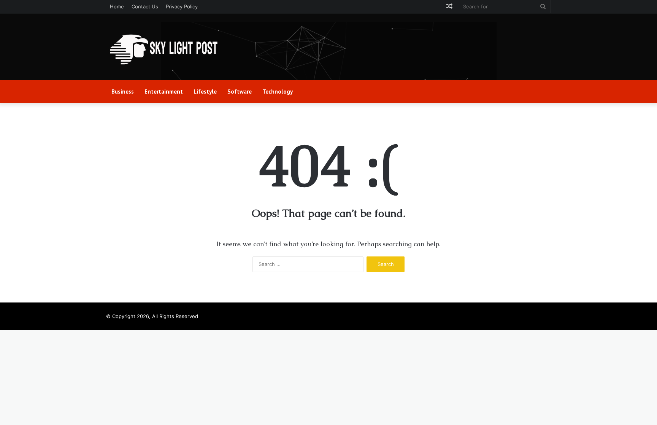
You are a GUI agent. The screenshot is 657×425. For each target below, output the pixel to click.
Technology (277, 91)
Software (239, 91)
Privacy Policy (182, 6)
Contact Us (145, 6)
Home (117, 6)
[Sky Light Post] (163, 50)
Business (122, 91)
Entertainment (163, 91)
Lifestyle (205, 91)
